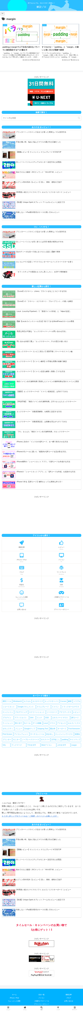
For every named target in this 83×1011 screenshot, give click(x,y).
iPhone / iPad (14, 998)
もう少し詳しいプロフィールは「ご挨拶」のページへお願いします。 (30, 816)
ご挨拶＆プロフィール (41, 1001)
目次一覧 (41, 994)
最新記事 (69, 994)
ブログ (68, 998)
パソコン (41, 998)
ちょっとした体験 (14, 1001)
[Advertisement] (41, 513)
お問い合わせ (68, 1001)
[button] (79, 118)
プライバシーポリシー (41, 1004)
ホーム (14, 994)
